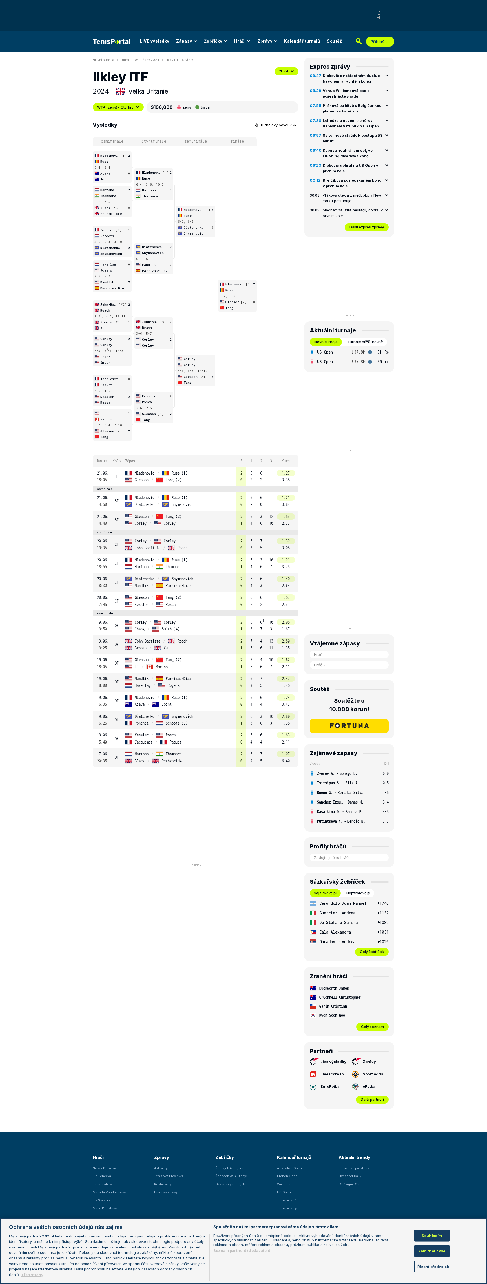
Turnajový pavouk (276, 125)
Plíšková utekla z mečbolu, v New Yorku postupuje (352, 198)
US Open (284, 1192)
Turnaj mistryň (287, 1208)
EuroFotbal (330, 1086)
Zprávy (264, 41)
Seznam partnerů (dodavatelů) (242, 1250)
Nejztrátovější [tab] (358, 893)
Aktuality (160, 1168)
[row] (195, 476)
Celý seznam (372, 1026)
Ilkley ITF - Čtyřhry (179, 60)
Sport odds (373, 1074)
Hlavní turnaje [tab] (326, 341)
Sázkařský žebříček (230, 1184)
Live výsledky (333, 1061)
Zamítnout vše (432, 1250)
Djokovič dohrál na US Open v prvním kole (350, 168)
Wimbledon (286, 1184)
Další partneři (372, 1099)
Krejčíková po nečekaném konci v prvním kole (352, 183)
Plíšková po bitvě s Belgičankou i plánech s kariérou (353, 108)
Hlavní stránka (103, 60)
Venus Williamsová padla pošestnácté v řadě (346, 93)
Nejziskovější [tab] (325, 893)
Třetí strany (32, 1274)
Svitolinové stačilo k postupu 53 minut (353, 138)
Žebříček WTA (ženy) (231, 1176)
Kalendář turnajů (302, 41)
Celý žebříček (372, 951)
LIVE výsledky (154, 41)
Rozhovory (162, 1184)
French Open (287, 1176)
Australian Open (289, 1168)
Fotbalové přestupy (353, 1168)
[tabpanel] (349, 357)
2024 (283, 71)
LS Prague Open (350, 1184)
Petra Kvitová (103, 1184)
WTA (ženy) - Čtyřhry (115, 107)
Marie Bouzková (105, 1208)
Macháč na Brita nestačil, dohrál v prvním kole (353, 213)
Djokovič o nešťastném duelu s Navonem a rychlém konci (351, 78)
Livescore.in (332, 1074)
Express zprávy (166, 1192)
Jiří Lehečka (102, 1176)
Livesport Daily (349, 1176)
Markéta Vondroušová (110, 1192)
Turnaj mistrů (287, 1200)
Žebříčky (213, 41)
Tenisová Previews (168, 1176)
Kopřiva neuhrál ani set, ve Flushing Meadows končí (348, 153)
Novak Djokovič (105, 1168)
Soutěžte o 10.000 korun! (349, 704)
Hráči (240, 41)
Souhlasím (432, 1235)
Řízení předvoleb (433, 1266)
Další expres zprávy (366, 227)
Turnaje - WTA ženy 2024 (139, 60)
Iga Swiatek (101, 1200)
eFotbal (370, 1086)
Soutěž (334, 41)
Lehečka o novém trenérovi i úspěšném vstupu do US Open (351, 123)
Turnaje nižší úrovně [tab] (365, 341)
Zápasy (184, 41)
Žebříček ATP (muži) (231, 1168)
